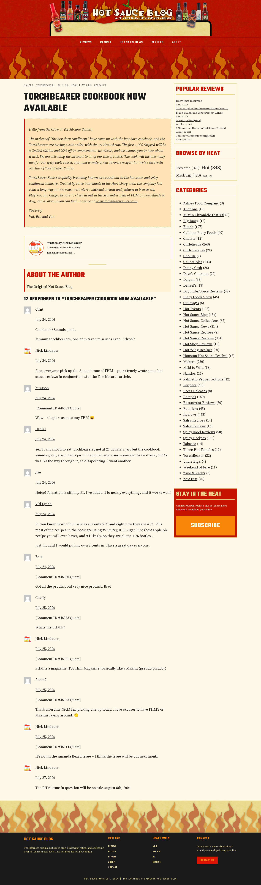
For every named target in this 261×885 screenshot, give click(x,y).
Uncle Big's (192, 461)
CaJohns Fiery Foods (199, 232)
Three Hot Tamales (198, 449)
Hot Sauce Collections (201, 320)
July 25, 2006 (45, 607)
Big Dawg (191, 220)
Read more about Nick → (61, 252)
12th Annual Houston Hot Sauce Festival (201, 128)
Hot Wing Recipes (197, 349)
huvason (42, 387)
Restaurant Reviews (199, 402)
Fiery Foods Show (197, 297)
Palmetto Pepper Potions (203, 379)
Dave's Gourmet (196, 273)
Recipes (189, 396)
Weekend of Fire (196, 467)
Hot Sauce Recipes (198, 332)
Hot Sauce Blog (195, 314)
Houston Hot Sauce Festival (205, 355)
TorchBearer (44, 85)
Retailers (190, 408)
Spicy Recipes (194, 437)
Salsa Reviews (194, 426)
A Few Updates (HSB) (188, 120)
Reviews (190, 414)
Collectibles (192, 261)
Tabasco (189, 443)
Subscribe (205, 525)
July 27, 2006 (45, 777)
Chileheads (192, 244)
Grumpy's (191, 302)
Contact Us (207, 860)
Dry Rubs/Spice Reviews (203, 291)
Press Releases (195, 390)
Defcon (189, 279)
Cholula (189, 256)
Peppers (190, 385)
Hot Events (192, 308)
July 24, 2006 (45, 319)
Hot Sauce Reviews (198, 338)
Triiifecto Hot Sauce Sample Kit (195, 135)
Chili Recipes (194, 250)
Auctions (190, 209)
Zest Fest (190, 478)
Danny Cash (192, 267)
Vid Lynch (43, 503)
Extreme (188, 168)
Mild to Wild (193, 367)
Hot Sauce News (196, 326)
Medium (188, 175)
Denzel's (189, 285)
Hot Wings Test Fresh (189, 101)
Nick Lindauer (72, 243)
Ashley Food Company (201, 203)
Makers (28, 85)
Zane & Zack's (194, 473)
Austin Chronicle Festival (203, 214)
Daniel (40, 428)
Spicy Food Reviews (199, 432)
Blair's (188, 226)
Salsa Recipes (194, 420)
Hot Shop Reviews (198, 344)
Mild (207, 176)
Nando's (189, 373)
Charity (189, 238)
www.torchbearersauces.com (116, 201)
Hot (211, 167)
